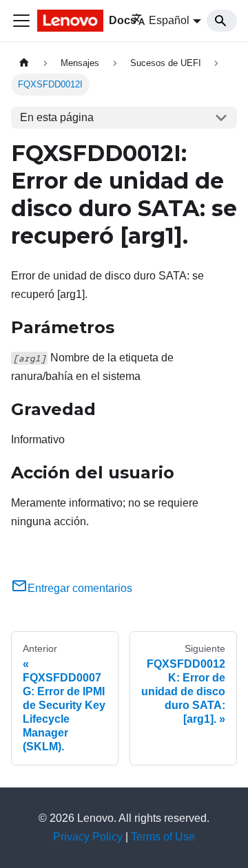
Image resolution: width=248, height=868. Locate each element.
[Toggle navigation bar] (21, 20)
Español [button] (169, 20)
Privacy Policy (88, 837)
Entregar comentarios (80, 588)
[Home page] (24, 63)
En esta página (57, 117)
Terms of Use (163, 837)
